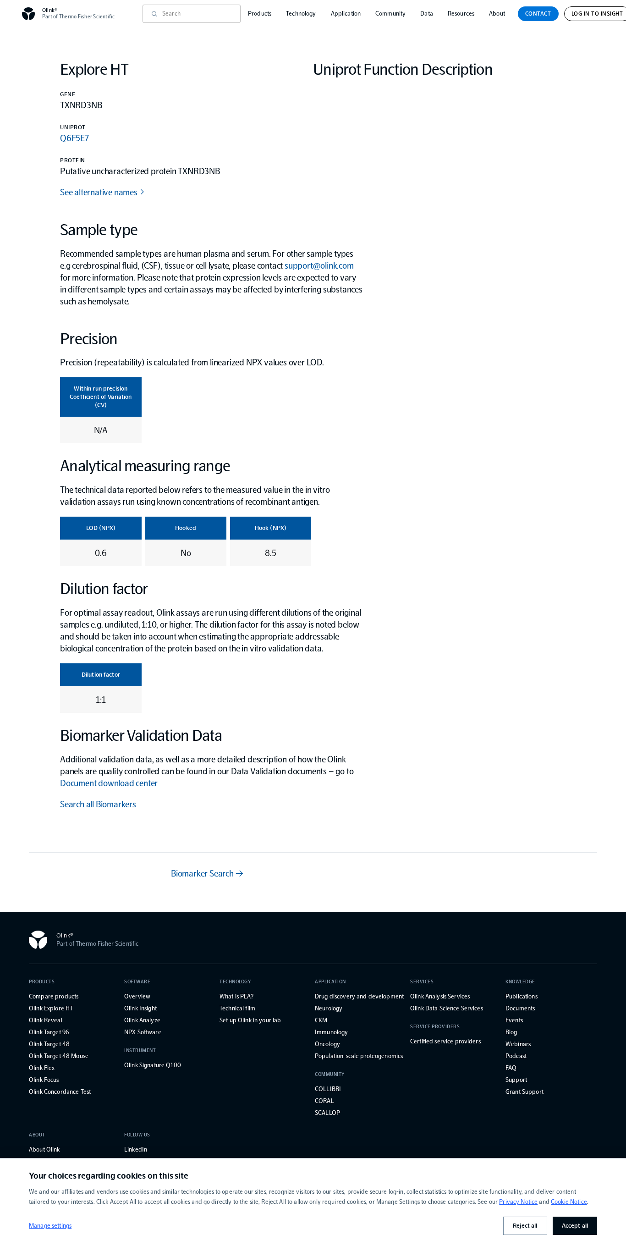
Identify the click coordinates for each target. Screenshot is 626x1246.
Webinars (518, 1044)
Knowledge (520, 982)
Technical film (237, 1008)
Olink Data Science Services (446, 1008)
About (497, 13)
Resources (461, 13)
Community (390, 13)
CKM (321, 1020)
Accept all (575, 1225)
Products (259, 13)
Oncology (327, 1044)
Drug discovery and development (359, 996)
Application (346, 13)
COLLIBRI (328, 1089)
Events (514, 1020)
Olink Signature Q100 (152, 1065)
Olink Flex (42, 1068)
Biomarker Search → (207, 873)
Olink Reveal (45, 1020)
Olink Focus (44, 1080)
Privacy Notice (518, 1202)
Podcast (516, 1056)
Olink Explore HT (51, 1008)
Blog (511, 1032)
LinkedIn (135, 1149)
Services (422, 982)
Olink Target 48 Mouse (58, 1056)
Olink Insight (140, 1008)
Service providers (435, 1027)
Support (516, 1080)
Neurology (328, 1008)
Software (137, 982)
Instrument (140, 1050)
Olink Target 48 (49, 1044)
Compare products (53, 996)
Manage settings (50, 1225)
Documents (520, 1008)
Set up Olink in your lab (250, 1020)
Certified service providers (445, 1041)
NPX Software (142, 1032)
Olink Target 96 (49, 1032)
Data (426, 13)
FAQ (510, 1068)
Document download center (109, 782)
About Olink (44, 1149)
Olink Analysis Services (440, 996)
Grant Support (524, 1092)
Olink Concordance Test (60, 1092)
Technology (301, 13)
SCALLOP (327, 1113)
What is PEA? (236, 996)
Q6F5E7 (74, 137)
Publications (521, 996)
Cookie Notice (569, 1202)
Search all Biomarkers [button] (98, 804)
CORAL (324, 1101)
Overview (137, 996)
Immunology (331, 1032)
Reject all (525, 1225)
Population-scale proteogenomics (359, 1056)
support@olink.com (319, 265)
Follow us (137, 1135)
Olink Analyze (142, 1020)
